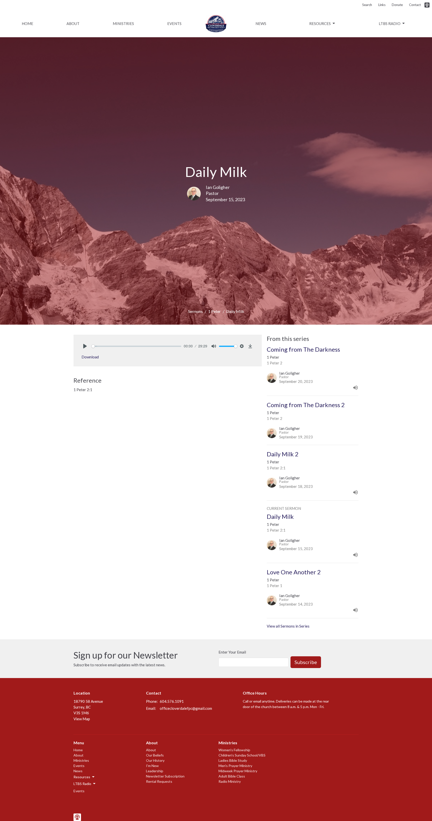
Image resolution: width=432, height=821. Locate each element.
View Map (82, 719)
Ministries (123, 23)
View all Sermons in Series (288, 626)
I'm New (152, 766)
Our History (155, 760)
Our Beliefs (155, 755)
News (261, 23)
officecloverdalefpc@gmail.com (186, 708)
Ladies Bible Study (232, 760)
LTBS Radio (389, 23)
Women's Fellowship (234, 750)
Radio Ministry (229, 781)
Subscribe (305, 662)
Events (174, 23)
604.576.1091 (172, 701)
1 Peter (214, 311)
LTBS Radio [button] (82, 784)
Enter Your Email (232, 652)
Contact (415, 5)
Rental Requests (159, 781)
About (73, 23)
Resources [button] (82, 777)
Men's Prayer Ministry (235, 766)
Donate (397, 5)
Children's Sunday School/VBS (242, 755)
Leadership (154, 771)
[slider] (136, 346)
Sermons (195, 311)
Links (382, 5)
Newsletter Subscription (165, 776)
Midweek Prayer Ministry (237, 771)
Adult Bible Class (231, 776)
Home (27, 23)
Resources (320, 23)
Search (367, 5)
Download (90, 357)
